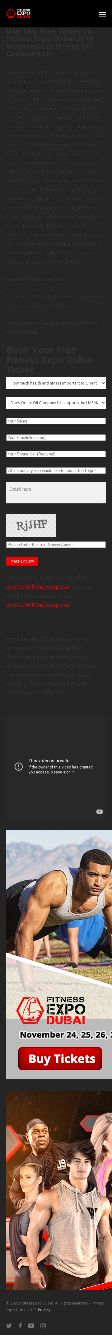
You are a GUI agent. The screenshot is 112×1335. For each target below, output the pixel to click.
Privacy (44, 1310)
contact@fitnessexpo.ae (38, 586)
